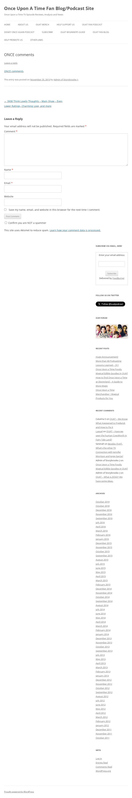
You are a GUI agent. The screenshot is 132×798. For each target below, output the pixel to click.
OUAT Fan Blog (101, 32)
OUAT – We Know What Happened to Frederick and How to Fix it (112, 423)
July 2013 (100, 655)
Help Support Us (66, 24)
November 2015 (104, 547)
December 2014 (104, 588)
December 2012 (104, 679)
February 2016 (103, 534)
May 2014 (101, 617)
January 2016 (102, 539)
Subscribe (47, 32)
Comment (10, 131)
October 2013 (102, 646)
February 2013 (103, 671)
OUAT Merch (42, 24)
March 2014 (102, 626)
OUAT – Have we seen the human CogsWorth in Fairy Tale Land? (111, 435)
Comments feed (104, 766)
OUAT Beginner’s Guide (72, 32)
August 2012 (102, 696)
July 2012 (100, 700)
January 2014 (102, 634)
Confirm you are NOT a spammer (27, 222)
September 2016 (104, 518)
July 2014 (100, 609)
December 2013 (104, 638)
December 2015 (104, 543)
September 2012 (104, 692)
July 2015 (100, 563)
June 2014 (101, 613)
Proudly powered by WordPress (19, 791)
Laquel (99, 431)
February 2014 (103, 630)
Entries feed (102, 762)
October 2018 (102, 505)
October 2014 (102, 597)
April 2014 (101, 621)
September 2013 (104, 650)
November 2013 (104, 642)
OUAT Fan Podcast (92, 24)
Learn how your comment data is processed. (75, 230)
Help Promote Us (13, 39)
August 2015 (102, 559)
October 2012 (102, 688)
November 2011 (104, 733)
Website (8, 196)
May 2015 (101, 572)
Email (8, 183)
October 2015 (102, 551)
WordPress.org (103, 770)
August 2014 (102, 605)
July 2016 (100, 522)
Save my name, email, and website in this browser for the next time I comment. (54, 209)
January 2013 (102, 675)
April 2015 (101, 576)
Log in (99, 758)
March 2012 (102, 717)
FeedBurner (118, 278)
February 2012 (103, 721)
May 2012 (101, 708)
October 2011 (102, 737)
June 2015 (101, 568)
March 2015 (102, 580)
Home (7, 24)
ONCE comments (14, 71)
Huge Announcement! (107, 356)
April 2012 (101, 712)
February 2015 (103, 584)
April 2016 (101, 526)
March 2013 (102, 667)
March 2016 (102, 530)
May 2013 (101, 659)
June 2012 (101, 704)
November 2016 (104, 514)
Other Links (36, 39)
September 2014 (104, 601)
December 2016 (104, 510)
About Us (23, 24)
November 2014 (104, 592)
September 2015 (104, 555)
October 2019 (102, 501)
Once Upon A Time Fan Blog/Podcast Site (49, 8)
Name (8, 169)
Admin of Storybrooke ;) (66, 79)
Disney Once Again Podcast (19, 32)
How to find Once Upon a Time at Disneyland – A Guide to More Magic (111, 381)
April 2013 (101, 663)
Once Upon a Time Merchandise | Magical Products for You (107, 394)
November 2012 (104, 684)
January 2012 (102, 725)
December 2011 (104, 729)
